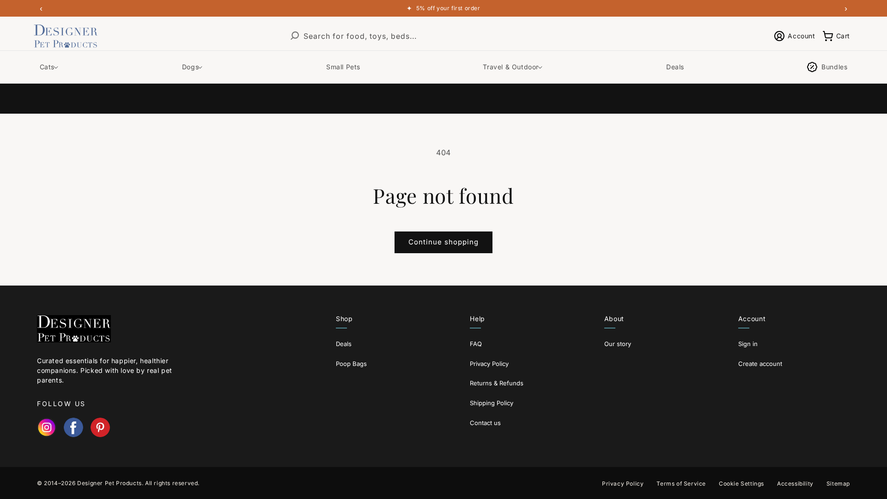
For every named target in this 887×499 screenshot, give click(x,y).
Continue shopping (443, 241)
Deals (344, 343)
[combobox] (432, 36)
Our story (617, 343)
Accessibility (795, 483)
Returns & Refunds (496, 383)
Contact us (485, 422)
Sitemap (838, 483)
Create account (760, 363)
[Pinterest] (100, 427)
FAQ (476, 343)
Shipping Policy (491, 403)
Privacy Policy (489, 363)
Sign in (748, 343)
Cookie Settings (741, 483)
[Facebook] (73, 427)
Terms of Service (681, 483)
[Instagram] (46, 427)
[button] (836, 36)
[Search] (295, 36)
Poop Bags (351, 363)
